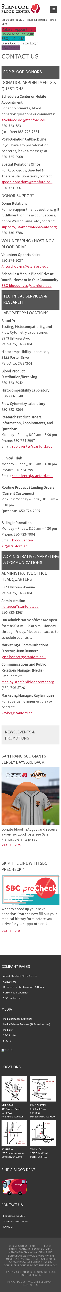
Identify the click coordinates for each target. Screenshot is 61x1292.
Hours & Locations (37, 19)
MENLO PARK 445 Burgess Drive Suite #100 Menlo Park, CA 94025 (12, 1111)
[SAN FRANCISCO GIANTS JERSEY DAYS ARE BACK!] (30, 824)
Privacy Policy (16, 1281)
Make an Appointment (19, 29)
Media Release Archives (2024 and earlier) (26, 1024)
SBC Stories (10, 1035)
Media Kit (8, 1029)
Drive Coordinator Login (20, 43)
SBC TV (7, 1040)
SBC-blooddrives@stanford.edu (27, 285)
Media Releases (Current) (17, 1018)
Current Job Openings (16, 992)
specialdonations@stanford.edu (27, 182)
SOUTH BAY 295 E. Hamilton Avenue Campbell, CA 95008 (13, 1153)
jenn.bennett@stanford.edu (24, 657)
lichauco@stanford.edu (20, 606)
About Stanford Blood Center (20, 976)
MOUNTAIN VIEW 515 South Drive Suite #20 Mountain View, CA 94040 (42, 1111)
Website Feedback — (41, 1281)
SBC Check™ (13, 38)
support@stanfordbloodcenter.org (29, 227)
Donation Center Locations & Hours (23, 987)
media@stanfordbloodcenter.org (28, 682)
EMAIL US (8, 1226)
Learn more (11, 930)
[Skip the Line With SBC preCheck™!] (30, 903)
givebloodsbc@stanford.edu (24, 120)
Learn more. (11, 844)
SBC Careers (11, 47)
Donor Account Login (18, 34)
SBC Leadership (12, 998)
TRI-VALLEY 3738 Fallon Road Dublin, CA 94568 (39, 1153)
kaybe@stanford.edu (18, 713)
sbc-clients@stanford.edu (32, 446)
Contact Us (9, 981)
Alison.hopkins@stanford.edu (25, 266)
